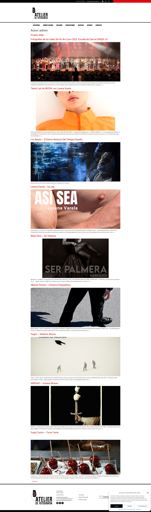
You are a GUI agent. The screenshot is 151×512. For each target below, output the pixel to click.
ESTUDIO (89, 25)
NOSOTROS (36, 25)
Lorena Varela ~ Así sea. (43, 186)
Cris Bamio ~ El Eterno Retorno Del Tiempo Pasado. (57, 139)
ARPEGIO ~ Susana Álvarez (44, 383)
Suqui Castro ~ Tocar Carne (45, 432)
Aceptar (117, 506)
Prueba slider (37, 34)
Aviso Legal (138, 509)
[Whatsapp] (108, 1)
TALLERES (59, 25)
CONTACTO (98, 25)
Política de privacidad (131, 509)
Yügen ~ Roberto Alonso (43, 334)
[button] (148, 493)
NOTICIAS (81, 25)
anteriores (34, 481)
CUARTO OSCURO (48, 25)
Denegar (129, 506)
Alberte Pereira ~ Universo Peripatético (51, 284)
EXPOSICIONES (70, 25)
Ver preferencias (142, 506)
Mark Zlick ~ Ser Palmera (43, 235)
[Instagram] (105, 1)
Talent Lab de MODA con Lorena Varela (51, 88)
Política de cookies (122, 509)
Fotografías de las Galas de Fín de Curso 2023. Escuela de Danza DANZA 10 (69, 39)
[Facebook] (102, 1)
